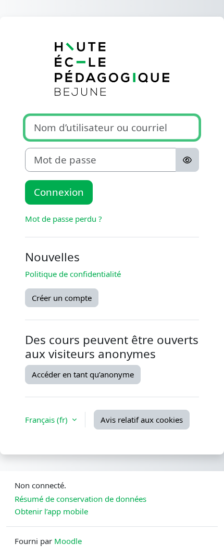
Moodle (68, 541)
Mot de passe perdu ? (63, 218)
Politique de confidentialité (73, 274)
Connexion (59, 191)
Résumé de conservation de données (80, 499)
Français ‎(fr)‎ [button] (47, 419)
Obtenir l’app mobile (51, 511)
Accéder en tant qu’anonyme (83, 374)
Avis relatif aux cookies (142, 419)
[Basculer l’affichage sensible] (187, 160)
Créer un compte (62, 298)
